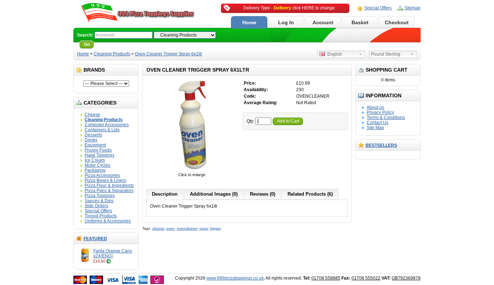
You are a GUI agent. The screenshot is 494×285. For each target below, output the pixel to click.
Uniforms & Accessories (108, 221)
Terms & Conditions (386, 117)
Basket (360, 22)
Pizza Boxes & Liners (105, 180)
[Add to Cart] (108, 261)
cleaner (158, 228)
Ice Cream (95, 160)
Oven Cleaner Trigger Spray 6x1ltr (168, 53)
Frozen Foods (98, 150)
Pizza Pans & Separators (109, 190)
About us (375, 107)
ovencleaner (187, 228)
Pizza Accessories (102, 175)
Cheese (92, 114)
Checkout (397, 22)
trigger (215, 228)
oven (170, 228)
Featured (95, 238)
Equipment (95, 145)
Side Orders (96, 205)
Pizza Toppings (100, 195)
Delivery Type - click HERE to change (289, 7)
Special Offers (378, 7)
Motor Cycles (97, 165)
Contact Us (377, 122)
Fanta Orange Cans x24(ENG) (112, 253)
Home (249, 22)
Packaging (95, 170)
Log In (286, 22)
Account (322, 22)
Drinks (91, 139)
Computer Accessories (107, 124)
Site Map (375, 127)
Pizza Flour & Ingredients (109, 185)
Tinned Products (101, 215)
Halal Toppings (99, 155)
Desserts (93, 134)
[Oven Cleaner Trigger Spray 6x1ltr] (191, 169)
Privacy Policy (380, 112)
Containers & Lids (102, 129)
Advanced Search (115, 44)
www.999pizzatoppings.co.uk (235, 278)
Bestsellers (381, 145)
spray (203, 228)
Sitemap (412, 7)
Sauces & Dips (99, 200)
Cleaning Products (112, 53)
